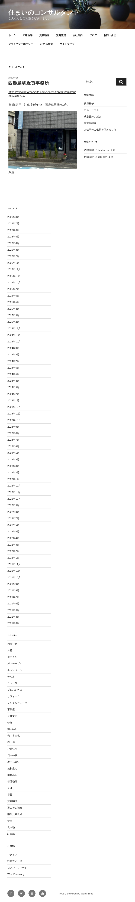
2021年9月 (13, 584)
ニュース (12, 683)
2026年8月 (13, 217)
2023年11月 (13, 413)
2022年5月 (13, 531)
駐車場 (11, 833)
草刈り (11, 788)
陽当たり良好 (14, 814)
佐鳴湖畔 (89, 150)
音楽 (9, 820)
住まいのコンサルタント (44, 12)
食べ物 (11, 827)
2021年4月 (13, 616)
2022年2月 (13, 551)
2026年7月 (13, 223)
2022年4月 (13, 538)
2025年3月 (13, 315)
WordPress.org (15, 874)
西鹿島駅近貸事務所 (28, 83)
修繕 (9, 722)
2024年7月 (13, 361)
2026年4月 (13, 243)
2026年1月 (13, 262)
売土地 (11, 742)
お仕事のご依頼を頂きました (100, 129)
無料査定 (61, 35)
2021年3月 (13, 623)
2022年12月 (14, 485)
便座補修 (89, 103)
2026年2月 (13, 256)
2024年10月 (14, 341)
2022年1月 (13, 557)
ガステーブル (91, 109)
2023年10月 (14, 420)
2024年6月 (13, 367)
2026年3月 (13, 249)
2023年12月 (14, 407)
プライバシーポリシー (20, 43)
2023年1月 (13, 479)
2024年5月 (13, 374)
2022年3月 (13, 544)
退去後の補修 (14, 807)
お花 (9, 650)
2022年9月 (13, 505)
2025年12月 (14, 269)
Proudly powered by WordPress (75, 893)
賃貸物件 (44, 35)
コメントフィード (17, 867)
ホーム (12, 35)
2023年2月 (13, 472)
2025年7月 (13, 289)
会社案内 (78, 35)
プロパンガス (14, 689)
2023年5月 (13, 452)
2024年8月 (13, 354)
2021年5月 (13, 610)
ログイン (12, 854)
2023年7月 (13, 439)
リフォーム (13, 696)
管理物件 (12, 781)
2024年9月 (13, 348)
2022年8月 (13, 511)
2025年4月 (13, 308)
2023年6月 (13, 446)
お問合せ (12, 643)
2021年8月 (13, 590)
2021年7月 (13, 597)
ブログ (93, 35)
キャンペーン (14, 670)
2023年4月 (13, 459)
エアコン (12, 657)
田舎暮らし (13, 775)
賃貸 (9, 794)
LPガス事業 (46, 43)
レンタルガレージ (17, 703)
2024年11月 (13, 334)
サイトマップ (67, 43)
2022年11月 (13, 492)
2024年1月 (13, 400)
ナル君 (11, 676)
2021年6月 (13, 603)
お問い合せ (110, 35)
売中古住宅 (13, 735)
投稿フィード (14, 861)
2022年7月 (13, 518)
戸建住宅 (28, 35)
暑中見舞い (13, 761)
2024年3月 (13, 387)
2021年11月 (13, 570)
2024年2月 (13, 394)
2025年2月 (13, 321)
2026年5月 (13, 236)
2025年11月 (13, 276)
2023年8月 (13, 433)
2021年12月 (14, 564)
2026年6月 (13, 230)
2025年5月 (13, 302)
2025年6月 (13, 295)
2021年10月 (14, 577)
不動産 (11, 709)
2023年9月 (13, 426)
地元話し (12, 729)
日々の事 (12, 755)
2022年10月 (14, 498)
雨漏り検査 (90, 123)
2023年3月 (13, 466)
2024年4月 (13, 380)
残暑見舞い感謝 (92, 116)
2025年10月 (14, 282)
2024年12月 (14, 328)
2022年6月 (13, 524)
